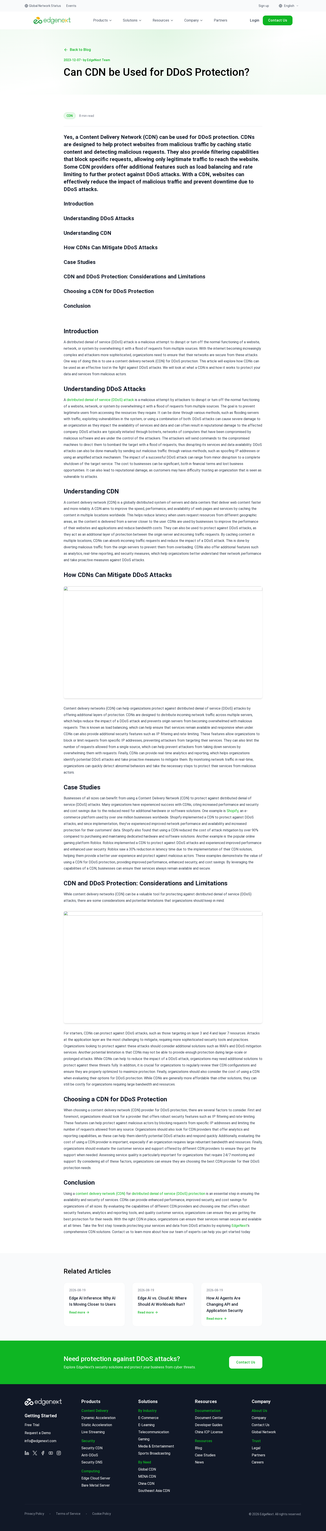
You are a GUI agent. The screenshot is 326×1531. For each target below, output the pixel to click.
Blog (198, 1448)
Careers (258, 1462)
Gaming (143, 1439)
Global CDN (147, 1469)
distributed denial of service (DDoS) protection (168, 1194)
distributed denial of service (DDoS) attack (100, 400)
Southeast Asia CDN (154, 1491)
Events (71, 6)
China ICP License (209, 1432)
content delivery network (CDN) (100, 1194)
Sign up (264, 6)
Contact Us (277, 20)
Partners (220, 20)
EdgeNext (239, 1226)
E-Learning (146, 1425)
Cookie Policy (101, 1513)
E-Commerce (148, 1418)
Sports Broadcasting (154, 1453)
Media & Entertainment (156, 1446)
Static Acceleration (96, 1425)
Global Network (264, 1432)
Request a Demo (38, 1433)
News (199, 1462)
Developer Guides (208, 1425)
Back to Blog (80, 50)
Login (254, 20)
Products (100, 20)
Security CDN (91, 1448)
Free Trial (32, 1425)
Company (191, 20)
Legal (256, 1448)
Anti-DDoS (89, 1455)
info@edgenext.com (40, 1441)
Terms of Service (68, 1513)
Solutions (130, 20)
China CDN (146, 1483)
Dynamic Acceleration (98, 1418)
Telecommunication (153, 1432)
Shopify (232, 811)
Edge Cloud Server (95, 1478)
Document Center (209, 1418)
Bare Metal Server (95, 1485)
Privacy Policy (34, 1513)
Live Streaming (93, 1432)
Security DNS (91, 1462)
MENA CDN (147, 1476)
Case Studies (205, 1455)
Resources (161, 20)
